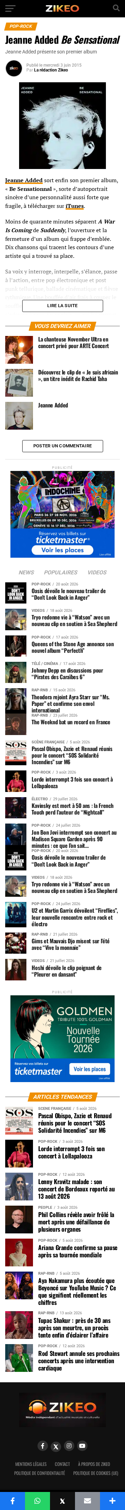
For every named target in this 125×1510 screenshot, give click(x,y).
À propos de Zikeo (94, 1464)
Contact (62, 1464)
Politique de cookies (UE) (95, 1473)
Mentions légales (31, 1464)
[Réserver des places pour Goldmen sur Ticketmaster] (62, 1036)
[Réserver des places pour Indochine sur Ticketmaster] (62, 512)
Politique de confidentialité (39, 1473)
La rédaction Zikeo (51, 70)
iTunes (75, 206)
